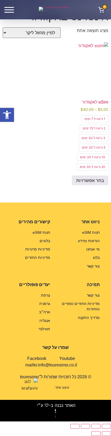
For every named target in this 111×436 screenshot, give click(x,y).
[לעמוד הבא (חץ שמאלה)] (95, 433)
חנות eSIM (91, 232)
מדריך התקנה (89, 317)
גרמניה (44, 303)
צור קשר (93, 266)
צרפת (45, 295)
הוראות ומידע (89, 241)
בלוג (96, 257)
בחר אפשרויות (90, 180)
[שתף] (85, 426)
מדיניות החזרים (37, 257)
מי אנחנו (93, 249)
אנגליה (44, 320)
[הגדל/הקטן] (106, 426)
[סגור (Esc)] (74, 426)
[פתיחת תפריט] (9, 9)
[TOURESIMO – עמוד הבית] (55, 9)
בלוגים (45, 241)
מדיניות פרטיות (37, 249)
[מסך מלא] (95, 426)
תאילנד (44, 329)
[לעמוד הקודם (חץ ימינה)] (106, 433)
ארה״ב (44, 312)
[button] (7, 115)
